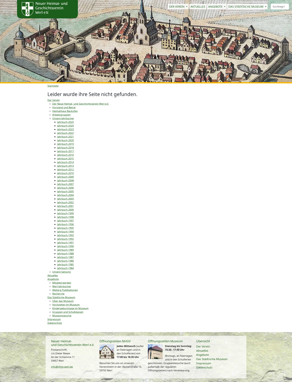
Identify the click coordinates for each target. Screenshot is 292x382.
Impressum (203, 363)
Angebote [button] (215, 6)
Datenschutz (204, 367)
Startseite (53, 86)
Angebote (202, 355)
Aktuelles (198, 6)
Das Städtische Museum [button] (246, 6)
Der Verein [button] (177, 6)
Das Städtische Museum (212, 359)
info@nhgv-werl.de (62, 366)
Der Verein (203, 346)
